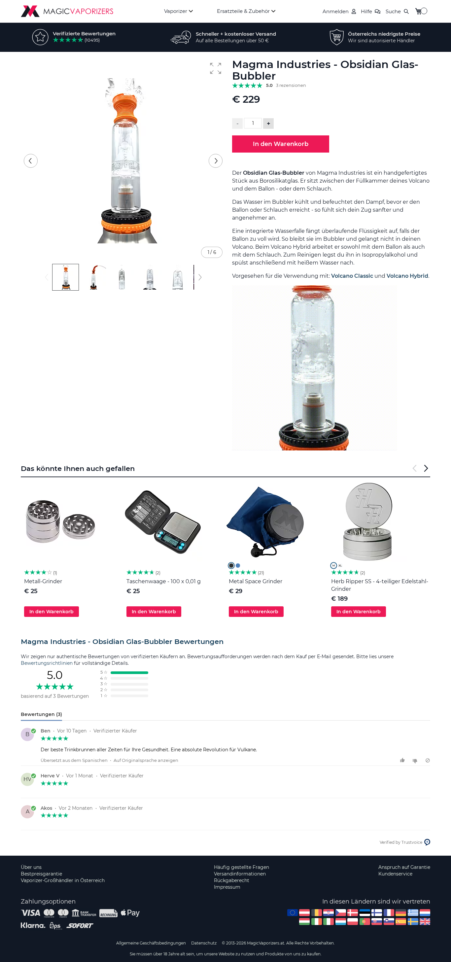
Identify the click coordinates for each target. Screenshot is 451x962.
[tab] (225, 642)
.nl (425, 912)
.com (292, 912)
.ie (316, 921)
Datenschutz (204, 943)
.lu (340, 921)
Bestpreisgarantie (41, 874)
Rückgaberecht (231, 880)
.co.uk (425, 921)
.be (316, 912)
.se (413, 921)
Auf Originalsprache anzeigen (146, 760)
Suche (393, 11)
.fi (376, 912)
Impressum (227, 887)
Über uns (31, 867)
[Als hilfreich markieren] (403, 760)
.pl (352, 921)
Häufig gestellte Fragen (241, 867)
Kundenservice (395, 874)
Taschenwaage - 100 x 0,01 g (163, 581)
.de (401, 912)
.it (328, 921)
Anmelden (336, 11)
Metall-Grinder (43, 581)
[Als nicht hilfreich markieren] (416, 760)
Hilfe (366, 11)
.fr (389, 912)
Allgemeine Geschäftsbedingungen (151, 943)
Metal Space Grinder (255, 581)
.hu (304, 921)
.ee (365, 912)
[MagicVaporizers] (67, 11)
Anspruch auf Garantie (404, 867)
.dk (352, 912)
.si (389, 921)
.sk (376, 921)
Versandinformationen (240, 874)
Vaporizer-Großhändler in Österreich (63, 880)
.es (401, 921)
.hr (328, 912)
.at (304, 912)
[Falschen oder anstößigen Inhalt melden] (427, 760)
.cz (340, 912)
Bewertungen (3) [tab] (41, 714)
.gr (413, 912)
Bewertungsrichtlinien (47, 663)
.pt (365, 921)
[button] (216, 68)
